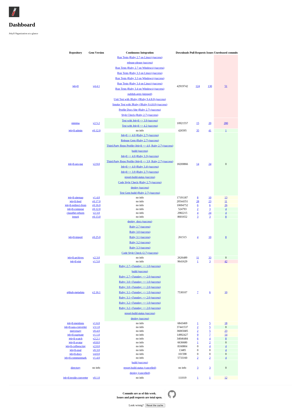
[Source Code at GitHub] (172, 397)
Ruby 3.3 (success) (139, 247)
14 (197, 164)
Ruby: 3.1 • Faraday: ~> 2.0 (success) (140, 297)
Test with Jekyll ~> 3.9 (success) (140, 120)
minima (75, 123)
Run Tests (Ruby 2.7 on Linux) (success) (139, 57)
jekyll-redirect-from (75, 205)
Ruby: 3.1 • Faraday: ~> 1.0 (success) (140, 292)
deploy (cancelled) (140, 372)
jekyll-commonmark (75, 357)
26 (226, 205)
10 (210, 197)
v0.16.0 (96, 205)
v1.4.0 (96, 197)
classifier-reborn (75, 212)
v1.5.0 (96, 261)
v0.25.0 (96, 237)
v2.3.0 (96, 212)
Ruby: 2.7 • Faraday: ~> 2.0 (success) (140, 276)
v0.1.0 (96, 377)
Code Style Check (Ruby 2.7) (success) (139, 182)
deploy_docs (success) (140, 221)
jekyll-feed (75, 201)
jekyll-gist (75, 261)
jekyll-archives (76, 257)
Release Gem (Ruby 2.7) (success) (140, 140)
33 (210, 257)
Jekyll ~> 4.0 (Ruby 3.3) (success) (140, 156)
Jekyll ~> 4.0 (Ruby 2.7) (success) (140, 135)
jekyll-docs (76, 353)
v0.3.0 (96, 350)
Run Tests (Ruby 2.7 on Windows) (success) (139, 67)
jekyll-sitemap (75, 197)
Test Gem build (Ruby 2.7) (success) (140, 192)
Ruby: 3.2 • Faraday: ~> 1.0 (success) (140, 302)
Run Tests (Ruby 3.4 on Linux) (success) (139, 83)
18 (226, 323)
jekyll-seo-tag (75, 164)
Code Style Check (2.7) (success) (140, 252)
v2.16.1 (96, 292)
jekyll (75, 86)
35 (197, 130)
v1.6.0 (96, 323)
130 (210, 86)
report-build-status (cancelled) (140, 367)
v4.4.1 (96, 86)
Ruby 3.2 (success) (139, 242)
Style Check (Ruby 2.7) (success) (139, 114)
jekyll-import (75, 237)
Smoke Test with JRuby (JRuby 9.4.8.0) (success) (139, 104)
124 (198, 86)
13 (226, 197)
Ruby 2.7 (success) (139, 226)
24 (210, 164)
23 (210, 201)
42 (226, 261)
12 (226, 377)
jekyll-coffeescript (75, 346)
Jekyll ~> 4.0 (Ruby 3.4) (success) (140, 166)
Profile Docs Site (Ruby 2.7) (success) (140, 109)
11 (226, 201)
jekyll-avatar (75, 342)
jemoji (75, 216)
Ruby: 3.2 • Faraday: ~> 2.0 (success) (140, 308)
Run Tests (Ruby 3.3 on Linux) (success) (139, 73)
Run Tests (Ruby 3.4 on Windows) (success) (139, 88)
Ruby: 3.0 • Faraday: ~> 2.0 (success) (140, 287)
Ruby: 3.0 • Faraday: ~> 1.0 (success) (140, 281)
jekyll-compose (75, 209)
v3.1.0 (96, 327)
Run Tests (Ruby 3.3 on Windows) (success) (139, 78)
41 (210, 130)
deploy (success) (140, 187)
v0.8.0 (96, 342)
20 (210, 123)
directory (75, 367)
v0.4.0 (96, 330)
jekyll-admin (75, 130)
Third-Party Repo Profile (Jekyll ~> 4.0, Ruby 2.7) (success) (140, 145)
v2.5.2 (96, 123)
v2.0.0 (96, 346)
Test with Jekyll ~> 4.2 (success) (140, 125)
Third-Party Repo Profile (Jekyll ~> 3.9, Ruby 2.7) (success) (140, 161)
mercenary (75, 330)
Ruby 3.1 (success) (139, 237)
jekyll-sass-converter (75, 327)
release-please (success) (140, 62)
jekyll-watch (75, 338)
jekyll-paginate (75, 334)
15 (197, 123)
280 (226, 123)
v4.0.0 (96, 353)
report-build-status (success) (140, 177)
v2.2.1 (96, 338)
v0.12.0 (96, 130)
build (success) (140, 150)
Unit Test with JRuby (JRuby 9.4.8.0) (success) (140, 99)
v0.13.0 (96, 216)
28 (197, 201)
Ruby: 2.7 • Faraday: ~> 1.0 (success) (140, 266)
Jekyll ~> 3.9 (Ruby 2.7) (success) (140, 171)
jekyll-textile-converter (75, 377)
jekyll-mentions (75, 323)
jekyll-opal (75, 350)
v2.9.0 (96, 164)
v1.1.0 (96, 334)
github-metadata (75, 292)
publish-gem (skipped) (140, 94)
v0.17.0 (96, 201)
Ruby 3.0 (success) (139, 231)
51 (226, 86)
